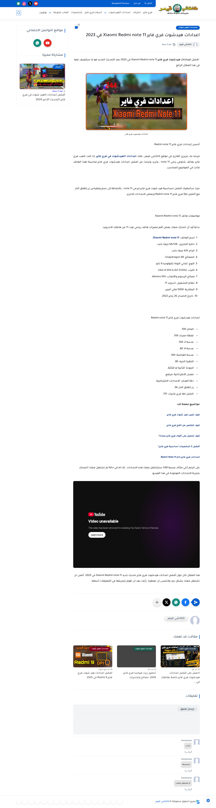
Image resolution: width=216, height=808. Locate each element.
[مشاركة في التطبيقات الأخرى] (157, 602)
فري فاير (147, 12)
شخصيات (76, 12)
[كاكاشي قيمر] (178, 9)
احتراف (137, 12)
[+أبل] (75, 801)
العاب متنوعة (61, 12)
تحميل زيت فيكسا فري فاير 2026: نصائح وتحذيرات (139, 675)
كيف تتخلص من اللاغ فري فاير (183, 425)
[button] (185, 602)
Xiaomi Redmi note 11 (166, 237)
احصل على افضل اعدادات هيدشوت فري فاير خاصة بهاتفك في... (180, 678)
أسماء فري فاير (93, 12)
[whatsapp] (18, 3)
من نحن (136, 3)
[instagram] (24, 3)
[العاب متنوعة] (18, 801)
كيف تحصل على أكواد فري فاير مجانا (180, 436)
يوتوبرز (43, 12)
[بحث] (18, 12)
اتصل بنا (148, 3)
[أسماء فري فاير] (44, 801)
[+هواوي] (88, 801)
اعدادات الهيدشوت (120, 12)
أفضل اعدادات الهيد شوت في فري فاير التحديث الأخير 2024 (43, 97)
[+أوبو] (82, 801)
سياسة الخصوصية (120, 3)
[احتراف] (113, 801)
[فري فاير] (119, 801)
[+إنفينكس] (63, 801)
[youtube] (36, 3)
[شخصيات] (31, 801)
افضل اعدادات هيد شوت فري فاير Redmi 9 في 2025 (94, 675)
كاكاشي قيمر (185, 45)
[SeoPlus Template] (198, 802)
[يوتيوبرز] (25, 801)
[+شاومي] (94, 801)
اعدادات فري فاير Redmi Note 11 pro (180, 457)
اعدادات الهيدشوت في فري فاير (116, 156)
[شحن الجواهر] (37, 801)
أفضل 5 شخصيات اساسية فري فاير (179, 447)
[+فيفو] (56, 801)
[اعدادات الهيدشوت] (107, 801)
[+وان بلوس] (50, 801)
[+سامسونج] (101, 801)
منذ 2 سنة (57, 91)
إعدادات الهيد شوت (187, 28)
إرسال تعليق (187, 709)
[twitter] (30, 3)
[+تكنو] (69, 801)
